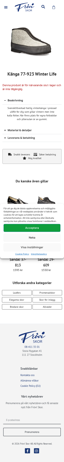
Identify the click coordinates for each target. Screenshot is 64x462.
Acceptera (32, 227)
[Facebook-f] (27, 450)
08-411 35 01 (32, 346)
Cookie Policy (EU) (30, 386)
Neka (32, 237)
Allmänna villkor (29, 380)
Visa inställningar (32, 247)
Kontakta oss (27, 375)
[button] (6, 7)
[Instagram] (36, 450)
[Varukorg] (53, 7)
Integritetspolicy (39, 253)
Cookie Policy (22, 253)
